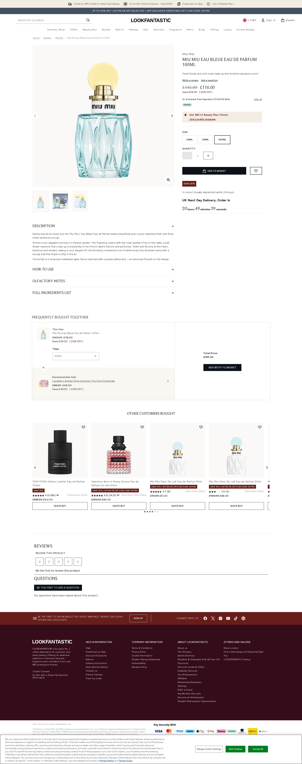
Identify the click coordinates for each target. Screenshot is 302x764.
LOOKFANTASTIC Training (237, 659)
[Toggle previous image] (35, 115)
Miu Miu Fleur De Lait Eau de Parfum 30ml (176, 481)
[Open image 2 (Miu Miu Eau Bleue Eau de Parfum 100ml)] (60, 201)
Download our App (96, 652)
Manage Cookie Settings (209, 749)
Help (88, 648)
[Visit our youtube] (228, 618)
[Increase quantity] (208, 155)
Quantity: (189, 148)
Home (36, 38)
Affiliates (182, 678)
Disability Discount (187, 671)
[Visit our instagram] (220, 618)
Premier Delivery (94, 674)
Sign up (138, 618)
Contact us (91, 671)
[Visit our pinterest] (243, 618)
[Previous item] (35, 467)
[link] (268, 20)
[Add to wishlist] (256, 171)
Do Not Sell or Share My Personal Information (50, 676)
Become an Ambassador (191, 697)
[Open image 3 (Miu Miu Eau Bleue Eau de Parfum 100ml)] (80, 201)
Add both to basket (222, 367)
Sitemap (182, 686)
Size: (185, 132)
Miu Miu (59, 38)
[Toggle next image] (172, 115)
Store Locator (231, 648)
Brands (47, 38)
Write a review (190, 80)
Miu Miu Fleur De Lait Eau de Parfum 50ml (235, 481)
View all (258, 99)
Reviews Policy (139, 667)
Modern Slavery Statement (146, 659)
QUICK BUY (60, 506)
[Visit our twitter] (213, 618)
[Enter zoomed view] (168, 180)
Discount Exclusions (96, 655)
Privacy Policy (139, 652)
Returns (90, 659)
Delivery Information (96, 663)
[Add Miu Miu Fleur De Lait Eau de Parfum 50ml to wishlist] (260, 427)
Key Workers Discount (189, 693)
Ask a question (209, 80)
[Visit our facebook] (205, 618)
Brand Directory (186, 655)
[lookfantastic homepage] (151, 20)
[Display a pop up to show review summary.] (57, 495)
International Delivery (97, 667)
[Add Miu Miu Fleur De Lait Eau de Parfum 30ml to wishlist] (201, 427)
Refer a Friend (185, 690)
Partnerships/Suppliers (189, 682)
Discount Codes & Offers (191, 667)
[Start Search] (88, 20)
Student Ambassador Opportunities (197, 701)
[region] (151, 749)
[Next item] (267, 467)
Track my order (94, 678)
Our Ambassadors (187, 674)
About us (182, 648)
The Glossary (184, 652)
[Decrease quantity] (187, 155)
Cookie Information (142, 655)
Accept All (258, 749)
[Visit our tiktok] (236, 618)
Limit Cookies (235, 749)
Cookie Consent (41, 671)
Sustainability (139, 663)
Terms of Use (125, 761)
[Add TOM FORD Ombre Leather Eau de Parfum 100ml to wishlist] (83, 427)
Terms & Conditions (142, 648)
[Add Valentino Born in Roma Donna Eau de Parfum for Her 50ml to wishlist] (142, 427)
